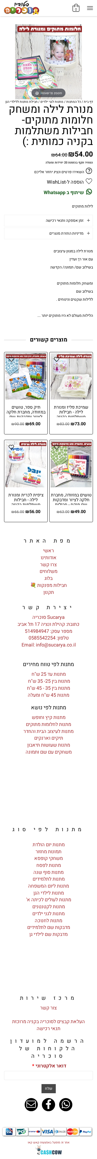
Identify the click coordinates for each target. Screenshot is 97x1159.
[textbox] (48, 607)
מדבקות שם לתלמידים (48, 927)
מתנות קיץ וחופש (48, 717)
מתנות (63, 745)
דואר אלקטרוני (49, 1066)
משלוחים (48, 571)
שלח (48, 1088)
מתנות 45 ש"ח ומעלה (48, 695)
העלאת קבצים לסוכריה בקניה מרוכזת (48, 1021)
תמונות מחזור (48, 851)
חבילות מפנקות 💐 (48, 585)
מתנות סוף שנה (48, 872)
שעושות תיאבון (42, 745)
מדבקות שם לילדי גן (48, 934)
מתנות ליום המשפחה (48, 886)
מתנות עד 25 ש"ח (49, 674)
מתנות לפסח (48, 865)
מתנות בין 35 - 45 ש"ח (48, 688)
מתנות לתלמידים (49, 879)
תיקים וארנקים (48, 738)
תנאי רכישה (48, 1028)
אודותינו (49, 557)
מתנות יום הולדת (49, 844)
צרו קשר (48, 564)
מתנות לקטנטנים (48, 906)
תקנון (48, 592)
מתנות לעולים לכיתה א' (48, 899)
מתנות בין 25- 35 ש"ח (48, 681)
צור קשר (48, 1008)
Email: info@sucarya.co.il (49, 645)
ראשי (48, 550)
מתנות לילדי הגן (48, 893)
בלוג (48, 578)
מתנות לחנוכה (48, 920)
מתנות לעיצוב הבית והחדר (48, 731)
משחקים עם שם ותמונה (49, 752)
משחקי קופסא (48, 858)
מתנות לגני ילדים (48, 913)
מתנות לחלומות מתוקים (48, 724)
